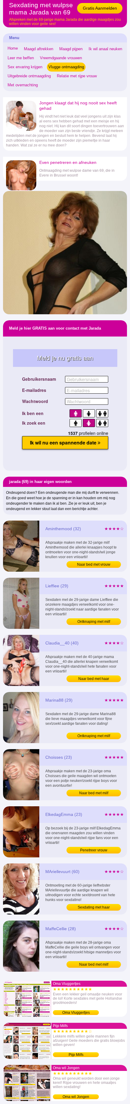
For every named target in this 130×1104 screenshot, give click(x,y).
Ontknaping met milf (93, 622)
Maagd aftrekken (38, 49)
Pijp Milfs (76, 1055)
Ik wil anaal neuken (105, 49)
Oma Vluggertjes (76, 1012)
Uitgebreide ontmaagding (29, 76)
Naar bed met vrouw (93, 564)
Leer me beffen (21, 58)
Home (13, 48)
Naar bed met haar (93, 679)
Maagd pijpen (71, 49)
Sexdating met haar (94, 907)
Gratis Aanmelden (100, 8)
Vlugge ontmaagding (66, 67)
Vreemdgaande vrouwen (61, 58)
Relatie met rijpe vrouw (77, 76)
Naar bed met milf (93, 793)
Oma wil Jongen (76, 1097)
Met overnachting (23, 85)
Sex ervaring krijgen (25, 67)
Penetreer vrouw (93, 850)
